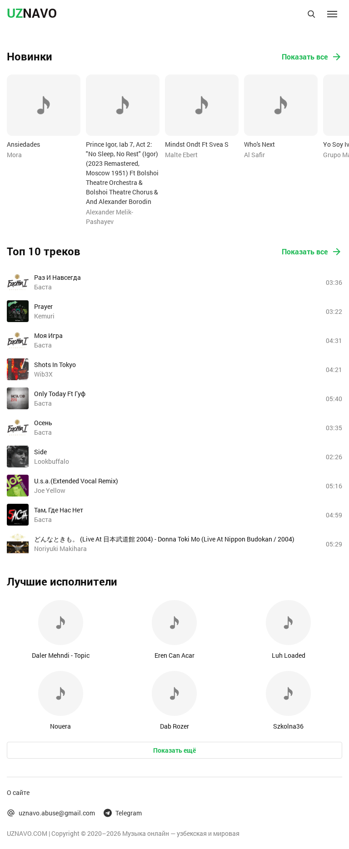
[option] (43, 116)
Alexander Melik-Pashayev (109, 217)
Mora (14, 154)
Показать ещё (174, 750)
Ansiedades (23, 144)
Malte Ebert (181, 154)
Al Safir (254, 154)
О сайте (18, 792)
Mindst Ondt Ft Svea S (197, 144)
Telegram (128, 813)
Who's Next (259, 144)
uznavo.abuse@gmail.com (57, 813)
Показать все (305, 56)
